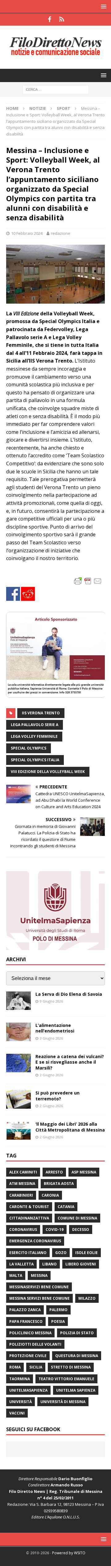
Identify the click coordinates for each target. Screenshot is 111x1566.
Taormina (19, 1378)
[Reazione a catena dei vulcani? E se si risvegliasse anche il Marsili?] (18, 1063)
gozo (61, 1252)
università (20, 1401)
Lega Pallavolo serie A (34, 724)
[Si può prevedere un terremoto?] (18, 1099)
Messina (39, 1275)
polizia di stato (77, 1332)
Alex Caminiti (23, 1172)
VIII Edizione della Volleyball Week (48, 771)
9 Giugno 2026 (51, 1001)
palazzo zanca (25, 1309)
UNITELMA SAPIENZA (75, 1390)
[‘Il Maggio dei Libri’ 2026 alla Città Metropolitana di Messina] (18, 1130)
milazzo (87, 1298)
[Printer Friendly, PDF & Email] (88, 581)
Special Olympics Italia (35, 759)
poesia (58, 1321)
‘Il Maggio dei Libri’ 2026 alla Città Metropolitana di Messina (70, 1126)
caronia (50, 1195)
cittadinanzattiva (29, 1218)
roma (15, 1367)
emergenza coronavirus (35, 1241)
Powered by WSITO (68, 1553)
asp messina (84, 1172)
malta (15, 1275)
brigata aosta (59, 1183)
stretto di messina (71, 1367)
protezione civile (28, 1355)
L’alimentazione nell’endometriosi (54, 1028)
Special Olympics (28, 748)
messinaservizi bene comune (39, 1287)
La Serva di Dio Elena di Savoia (68, 994)
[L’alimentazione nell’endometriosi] (18, 1032)
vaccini (17, 1413)
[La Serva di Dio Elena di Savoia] (18, 1000)
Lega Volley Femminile (34, 736)
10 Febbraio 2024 (27, 233)
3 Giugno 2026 (51, 1038)
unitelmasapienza (28, 1390)
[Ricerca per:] (56, 89)
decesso (80, 1229)
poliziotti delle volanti (35, 1344)
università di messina (62, 1401)
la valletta (21, 1264)
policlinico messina (30, 1332)
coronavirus (23, 1229)
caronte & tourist (29, 1206)
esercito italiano (28, 1252)
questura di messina (76, 1355)
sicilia (35, 1367)
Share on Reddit (28, 594)
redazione (60, 233)
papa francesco (26, 1321)
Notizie (37, 108)
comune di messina (77, 1218)
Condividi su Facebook (13, 594)
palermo (58, 1309)
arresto (54, 1172)
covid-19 (55, 1229)
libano (49, 1264)
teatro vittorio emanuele (66, 1378)
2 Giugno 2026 (51, 1075)
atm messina (22, 1183)
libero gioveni (80, 1264)
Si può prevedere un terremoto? (57, 1095)
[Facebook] (49, 19)
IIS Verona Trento (41, 713)
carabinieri (21, 1195)
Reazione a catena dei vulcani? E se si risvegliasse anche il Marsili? (69, 1061)
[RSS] (61, 19)
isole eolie (86, 1252)
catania (66, 1206)
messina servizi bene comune (39, 1298)
